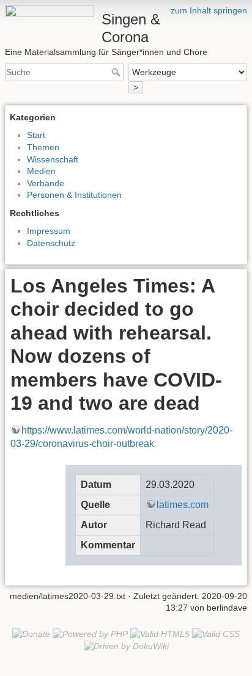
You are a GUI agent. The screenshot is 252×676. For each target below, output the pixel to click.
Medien (41, 171)
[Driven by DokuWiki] (126, 645)
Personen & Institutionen (74, 195)
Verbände (45, 183)
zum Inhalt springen (209, 10)
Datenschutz (51, 243)
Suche (117, 72)
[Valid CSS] (216, 633)
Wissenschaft (52, 159)
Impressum (48, 231)
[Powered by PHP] (90, 633)
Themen (43, 147)
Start (36, 135)
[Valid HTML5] (160, 633)
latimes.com (183, 505)
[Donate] (31, 633)
